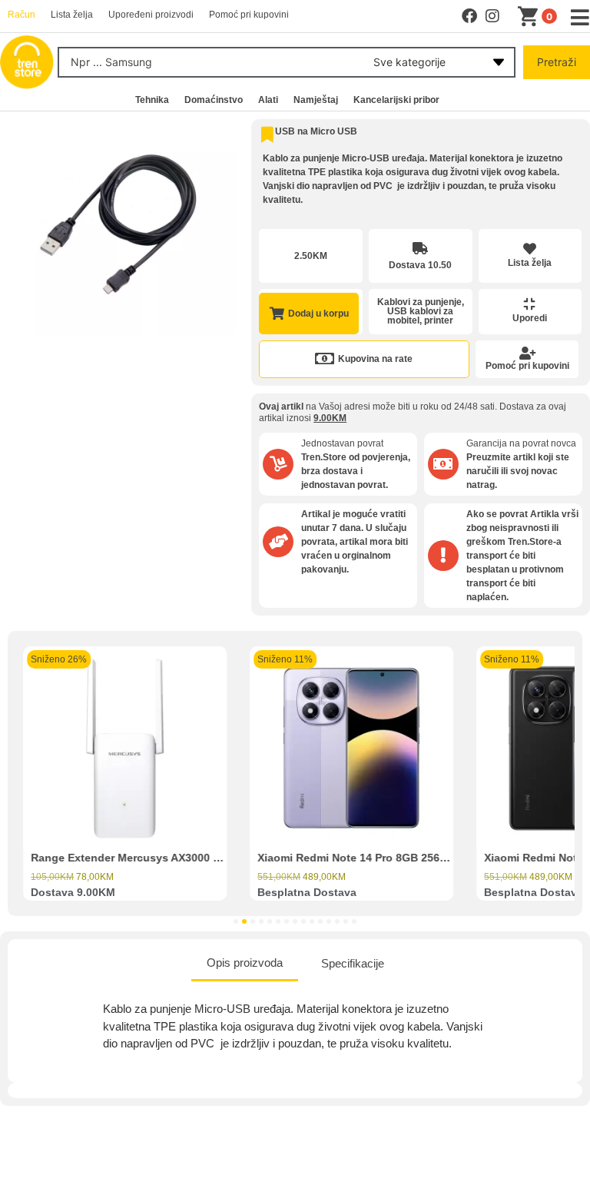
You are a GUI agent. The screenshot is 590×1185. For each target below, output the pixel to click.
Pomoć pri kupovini (527, 365)
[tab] (244, 964)
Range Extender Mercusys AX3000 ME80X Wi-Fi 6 (159, 857)
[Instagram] (492, 16)
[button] (236, 921)
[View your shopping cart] (531, 17)
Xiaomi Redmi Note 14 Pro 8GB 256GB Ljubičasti (384, 857)
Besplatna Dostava (306, 892)
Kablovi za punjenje (419, 302)
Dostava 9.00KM (73, 892)
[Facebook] (469, 16)
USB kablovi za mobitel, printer (420, 316)
